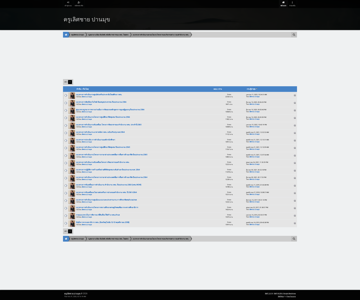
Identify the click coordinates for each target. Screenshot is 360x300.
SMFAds (281, 296)
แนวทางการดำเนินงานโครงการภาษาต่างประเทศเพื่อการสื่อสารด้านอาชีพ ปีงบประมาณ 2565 (111, 155)
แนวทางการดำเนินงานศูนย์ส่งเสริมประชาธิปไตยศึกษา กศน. (99, 94)
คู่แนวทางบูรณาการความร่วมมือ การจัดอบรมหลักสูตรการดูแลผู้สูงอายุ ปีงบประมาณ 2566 (110, 109)
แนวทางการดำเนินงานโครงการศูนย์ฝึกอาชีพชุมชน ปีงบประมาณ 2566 (103, 117)
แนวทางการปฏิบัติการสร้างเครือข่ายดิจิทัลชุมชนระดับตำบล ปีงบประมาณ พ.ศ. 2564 (108, 170)
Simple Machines (289, 294)
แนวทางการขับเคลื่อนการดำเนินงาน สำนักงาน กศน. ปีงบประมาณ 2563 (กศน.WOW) (108, 185)
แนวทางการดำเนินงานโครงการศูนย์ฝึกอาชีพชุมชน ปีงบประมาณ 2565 (103, 147)
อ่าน (220, 89)
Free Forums (291, 296)
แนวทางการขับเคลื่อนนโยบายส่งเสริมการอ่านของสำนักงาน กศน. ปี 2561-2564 (106, 192)
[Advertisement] (147, 58)
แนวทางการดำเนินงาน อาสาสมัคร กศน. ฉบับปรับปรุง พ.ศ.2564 (100, 132)
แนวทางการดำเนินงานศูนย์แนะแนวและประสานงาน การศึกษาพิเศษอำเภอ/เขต (106, 200)
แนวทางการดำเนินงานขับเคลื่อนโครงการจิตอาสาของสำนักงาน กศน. (103, 162)
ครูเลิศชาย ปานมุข (72, 293)
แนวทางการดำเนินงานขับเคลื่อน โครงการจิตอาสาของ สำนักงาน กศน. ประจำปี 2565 (108, 125)
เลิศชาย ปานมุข (87, 97)
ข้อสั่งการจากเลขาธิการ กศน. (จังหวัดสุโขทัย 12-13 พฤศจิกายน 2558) (102, 222)
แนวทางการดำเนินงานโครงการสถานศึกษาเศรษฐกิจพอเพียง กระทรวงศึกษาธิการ (107, 207)
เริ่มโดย (86, 89)
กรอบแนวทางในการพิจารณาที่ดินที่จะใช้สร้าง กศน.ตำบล (98, 215)
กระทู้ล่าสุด (251, 89)
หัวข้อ (78, 89)
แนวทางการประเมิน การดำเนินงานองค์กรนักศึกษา (95, 140)
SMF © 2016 (278, 294)
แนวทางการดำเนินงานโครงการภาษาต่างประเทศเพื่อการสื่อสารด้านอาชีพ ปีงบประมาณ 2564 (111, 177)
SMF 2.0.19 (269, 294)
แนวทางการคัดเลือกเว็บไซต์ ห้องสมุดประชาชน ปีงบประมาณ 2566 (101, 102)
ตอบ (215, 89)
